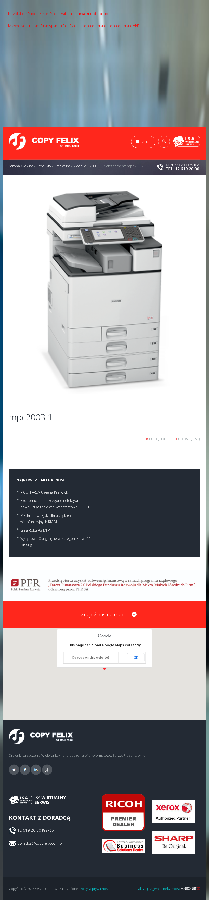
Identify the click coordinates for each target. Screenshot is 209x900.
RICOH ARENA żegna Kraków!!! (44, 492)
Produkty (43, 166)
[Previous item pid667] (56, 291)
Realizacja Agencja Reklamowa (157, 888)
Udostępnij (189, 439)
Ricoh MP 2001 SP (88, 166)
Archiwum (62, 166)
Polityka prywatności (95, 888)
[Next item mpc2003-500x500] (152, 291)
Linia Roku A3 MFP (35, 530)
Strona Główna (21, 166)
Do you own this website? (90, 657)
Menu (146, 141)
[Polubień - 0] (147, 439)
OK (136, 658)
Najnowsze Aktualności (42, 480)
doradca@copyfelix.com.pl (40, 843)
